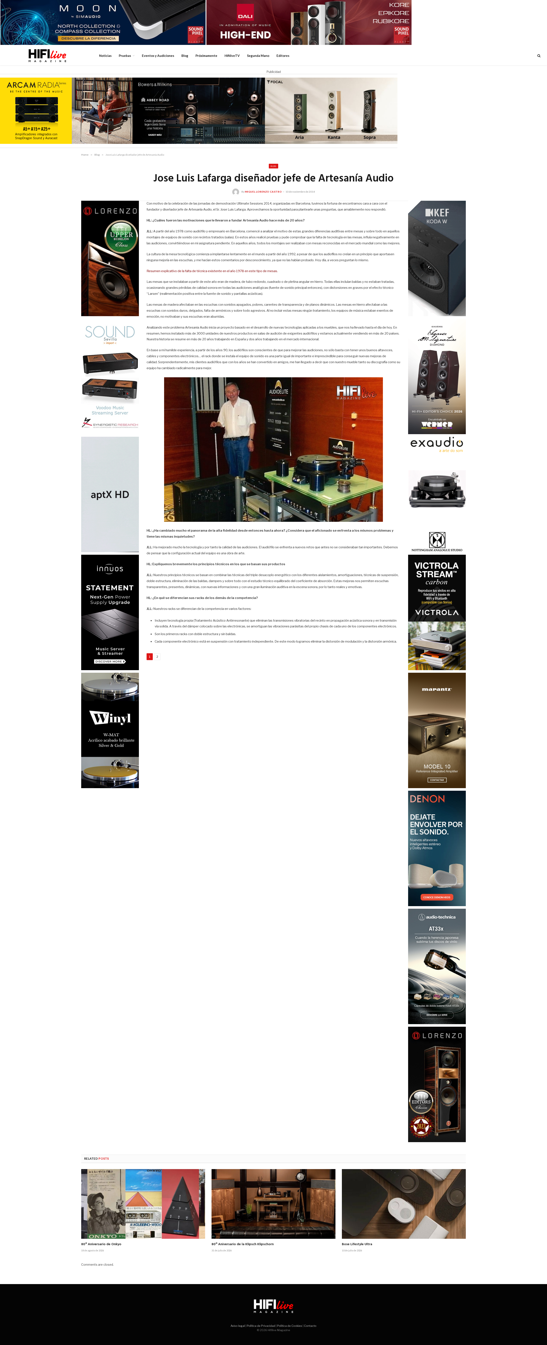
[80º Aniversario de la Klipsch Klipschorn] (273, 1204)
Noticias (105, 56)
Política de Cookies (289, 1325)
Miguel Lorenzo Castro (263, 191)
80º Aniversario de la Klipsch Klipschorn (243, 1244)
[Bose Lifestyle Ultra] (404, 1204)
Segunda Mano (258, 56)
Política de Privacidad (261, 1325)
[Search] (539, 55)
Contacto (310, 1325)
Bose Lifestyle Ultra (357, 1244)
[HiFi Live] (47, 55)
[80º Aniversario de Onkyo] (143, 1204)
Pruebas (125, 56)
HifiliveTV (232, 56)
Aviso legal (238, 1325)
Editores (282, 56)
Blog (184, 56)
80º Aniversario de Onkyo (101, 1244)
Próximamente (206, 56)
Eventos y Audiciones (158, 56)
